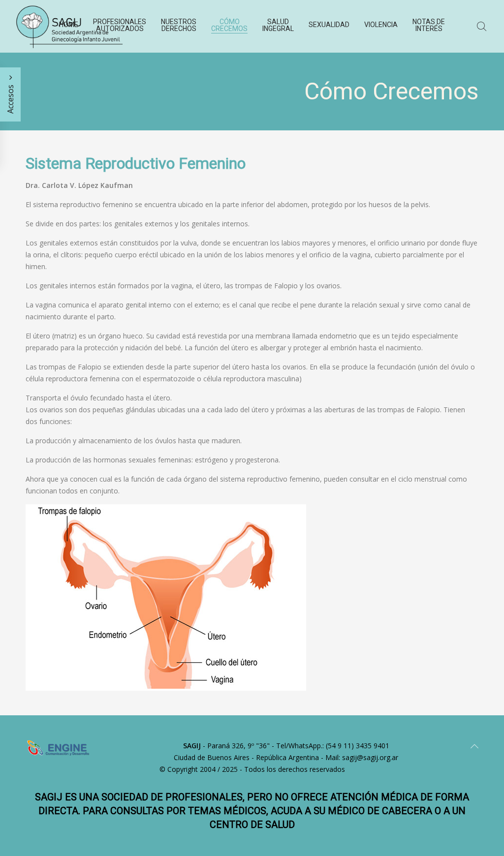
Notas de (428, 25)
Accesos (10, 98)
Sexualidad (329, 25)
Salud (278, 25)
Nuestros (178, 25)
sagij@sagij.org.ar (370, 757)
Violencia (381, 25)
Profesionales (119, 25)
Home (68, 25)
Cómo (229, 25)
